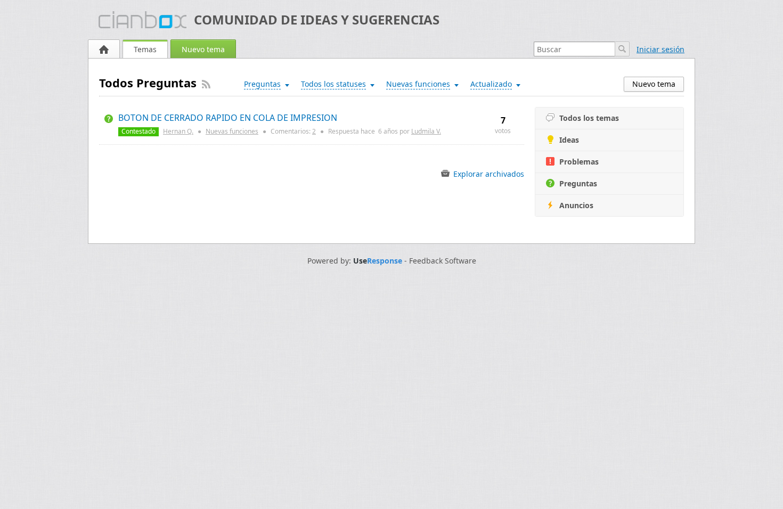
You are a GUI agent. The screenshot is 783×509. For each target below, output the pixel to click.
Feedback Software (442, 261)
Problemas (579, 162)
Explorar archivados (487, 174)
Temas (145, 49)
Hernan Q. (178, 131)
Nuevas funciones (232, 131)
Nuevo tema (203, 49)
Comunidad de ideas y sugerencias (316, 19)
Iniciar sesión (660, 49)
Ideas (569, 140)
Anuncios (576, 205)
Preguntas (578, 183)
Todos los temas (589, 118)
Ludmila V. (426, 131)
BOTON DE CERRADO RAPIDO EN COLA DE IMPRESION (227, 118)
